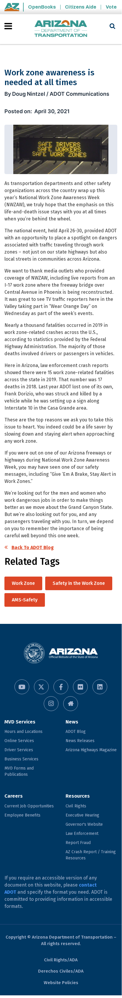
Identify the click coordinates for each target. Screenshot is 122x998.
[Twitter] (41, 686)
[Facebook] (60, 686)
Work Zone (23, 583)
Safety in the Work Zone (79, 583)
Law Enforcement (82, 833)
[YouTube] (21, 686)
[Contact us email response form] (70, 703)
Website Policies (61, 982)
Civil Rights (76, 806)
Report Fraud (78, 842)
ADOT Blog (76, 731)
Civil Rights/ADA (61, 960)
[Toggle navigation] (8, 26)
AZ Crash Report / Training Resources (91, 855)
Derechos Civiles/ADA (61, 971)
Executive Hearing (82, 815)
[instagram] (51, 703)
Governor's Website (84, 824)
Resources (78, 796)
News (72, 722)
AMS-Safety (25, 600)
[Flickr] (80, 686)
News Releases (80, 740)
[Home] (60, 29)
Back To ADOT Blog (33, 547)
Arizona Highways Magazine (91, 749)
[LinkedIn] (99, 686)
